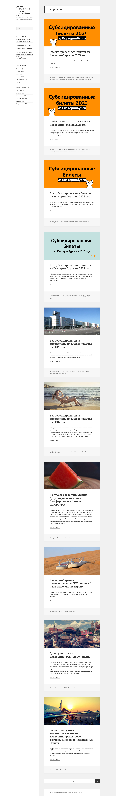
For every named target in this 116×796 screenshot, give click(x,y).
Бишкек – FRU (20, 90)
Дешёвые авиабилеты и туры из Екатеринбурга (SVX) (23, 11)
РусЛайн (55, 79)
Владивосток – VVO (21, 104)
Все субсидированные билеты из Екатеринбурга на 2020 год (70, 266)
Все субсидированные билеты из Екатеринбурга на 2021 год (70, 194)
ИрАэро (81, 295)
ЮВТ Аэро (85, 296)
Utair (68, 77)
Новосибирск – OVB (21, 79)
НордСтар (87, 77)
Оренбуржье (86, 295)
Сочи (52, 512)
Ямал (89, 79)
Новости (76, 688)
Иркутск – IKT (20, 101)
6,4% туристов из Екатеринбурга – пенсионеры (70, 655)
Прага (72, 673)
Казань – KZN (20, 71)
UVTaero (72, 77)
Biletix (64, 523)
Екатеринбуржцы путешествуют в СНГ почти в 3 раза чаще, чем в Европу (70, 583)
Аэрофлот (81, 77)
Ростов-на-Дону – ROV (22, 85)
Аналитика (72, 538)
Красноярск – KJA (21, 96)
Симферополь (59, 512)
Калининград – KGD (21, 98)
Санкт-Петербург (70, 512)
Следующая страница (97, 781)
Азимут (77, 77)
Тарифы (52, 223)
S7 (65, 77)
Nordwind (72, 221)
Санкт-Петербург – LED (22, 87)
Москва (77, 671)
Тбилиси (66, 673)
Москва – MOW (20, 82)
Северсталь (62, 79)
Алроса (78, 221)
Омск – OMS (19, 74)
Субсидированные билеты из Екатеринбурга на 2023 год (70, 123)
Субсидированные (70, 79)
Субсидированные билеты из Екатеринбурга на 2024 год (70, 53)
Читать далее (55, 67)
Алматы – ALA (20, 93)
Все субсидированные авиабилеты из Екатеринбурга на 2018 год (71, 419)
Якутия (79, 151)
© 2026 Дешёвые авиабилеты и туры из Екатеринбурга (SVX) (66, 792)
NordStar (67, 149)
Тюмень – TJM (20, 69)
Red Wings (72, 149)
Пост (61, 77)
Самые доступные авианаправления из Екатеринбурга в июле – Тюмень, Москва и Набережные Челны (71, 736)
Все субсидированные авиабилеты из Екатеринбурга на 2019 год (71, 344)
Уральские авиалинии (81, 79)
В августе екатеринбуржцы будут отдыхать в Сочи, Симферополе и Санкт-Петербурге (68, 499)
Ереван (77, 673)
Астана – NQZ (20, 77)
